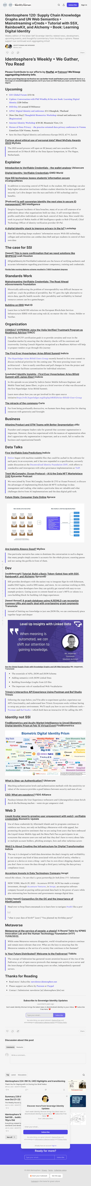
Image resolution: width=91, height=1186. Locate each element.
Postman (12, 710)
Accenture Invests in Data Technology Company (33, 873)
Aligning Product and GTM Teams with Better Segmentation (39, 424)
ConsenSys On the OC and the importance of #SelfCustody (39, 900)
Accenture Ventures (36, 886)
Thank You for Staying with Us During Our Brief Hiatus (26, 1084)
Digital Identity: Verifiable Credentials (27, 172)
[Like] (7, 52)
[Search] (59, 5)
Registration (15, 118)
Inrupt (52, 886)
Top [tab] (7, 1075)
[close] (67, 1096)
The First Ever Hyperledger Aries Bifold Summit (32, 353)
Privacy (44, 1170)
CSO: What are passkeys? (20, 794)
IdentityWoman (18, 45)
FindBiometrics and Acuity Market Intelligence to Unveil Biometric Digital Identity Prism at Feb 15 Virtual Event (43, 724)
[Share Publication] (63, 5)
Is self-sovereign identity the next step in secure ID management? (40, 203)
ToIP (77, 468)
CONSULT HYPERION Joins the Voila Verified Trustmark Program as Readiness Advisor (44, 331)
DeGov (11, 458)
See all (9, 1137)
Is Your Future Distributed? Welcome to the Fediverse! (36, 953)
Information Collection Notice (45, 1139)
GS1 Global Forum (18, 95)
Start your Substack (39, 1176)
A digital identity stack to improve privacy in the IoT (35, 228)
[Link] (2, 61)
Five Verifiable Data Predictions (23, 452)
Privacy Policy (62, 1139)
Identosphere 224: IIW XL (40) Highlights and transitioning (35, 1081)
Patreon (62, 71)
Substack (34, 1181)
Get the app (56, 1176)
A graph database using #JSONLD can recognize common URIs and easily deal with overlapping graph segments (42, 602)
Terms (50, 1170)
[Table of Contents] (2, 593)
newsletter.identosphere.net (44, 981)
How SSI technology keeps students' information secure (37, 177)
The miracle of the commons (21, 403)
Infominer (31, 45)
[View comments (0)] (12, 52)
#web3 (69, 906)
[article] (45, 1085)
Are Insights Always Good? (20, 548)
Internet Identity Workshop (22, 123)
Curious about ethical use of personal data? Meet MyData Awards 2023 (43, 141)
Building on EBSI (14, 305)
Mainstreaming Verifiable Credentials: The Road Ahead (36, 281)
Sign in (84, 5)
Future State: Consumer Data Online (25, 497)
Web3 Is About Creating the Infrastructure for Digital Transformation (44, 846)
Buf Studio (25, 710)
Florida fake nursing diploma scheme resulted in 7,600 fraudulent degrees (36, 269)
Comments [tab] (10, 1047)
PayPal (50, 71)
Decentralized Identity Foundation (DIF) (49, 464)
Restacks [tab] (20, 1047)
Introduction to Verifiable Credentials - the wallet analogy (38, 167)
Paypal (50, 986)
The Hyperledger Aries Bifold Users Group (28, 358)
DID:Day (13, 106)
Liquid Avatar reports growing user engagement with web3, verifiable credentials (45, 817)
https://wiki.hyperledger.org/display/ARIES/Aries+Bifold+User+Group (49, 397)
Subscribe (73, 5)
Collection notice (60, 1170)
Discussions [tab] (22, 1075)
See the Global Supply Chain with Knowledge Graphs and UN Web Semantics (37, 667)
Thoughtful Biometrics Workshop (40, 115)
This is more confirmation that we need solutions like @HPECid (40, 254)
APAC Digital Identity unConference (26, 111)
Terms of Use (56, 1137)
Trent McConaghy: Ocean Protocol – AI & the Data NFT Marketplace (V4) (44, 475)
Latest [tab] (13, 1075)
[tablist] (14, 1047)
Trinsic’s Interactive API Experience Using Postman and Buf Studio (43, 691)
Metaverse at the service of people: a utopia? (31, 930)
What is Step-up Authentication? (24, 780)
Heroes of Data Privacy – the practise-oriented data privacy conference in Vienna (47, 127)
